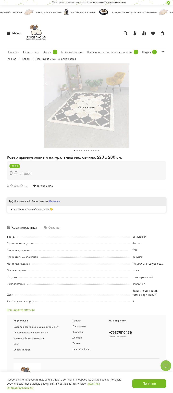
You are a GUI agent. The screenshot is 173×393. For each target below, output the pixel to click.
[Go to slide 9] (93, 150)
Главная (11, 58)
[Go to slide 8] (91, 150)
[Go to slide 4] (81, 150)
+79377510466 (120, 332)
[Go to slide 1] (74, 150)
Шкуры (146, 52)
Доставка (77, 337)
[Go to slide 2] (77, 150)
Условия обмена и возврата (29, 338)
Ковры (47, 52)
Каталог (76, 320)
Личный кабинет (81, 348)
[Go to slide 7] (88, 150)
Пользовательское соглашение (31, 332)
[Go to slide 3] (79, 150)
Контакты (77, 331)
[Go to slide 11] (98, 150)
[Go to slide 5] (84, 150)
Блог (16, 343)
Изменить (54, 201)
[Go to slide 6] (86, 150)
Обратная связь (22, 349)
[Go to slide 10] (95, 150)
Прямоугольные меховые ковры (56, 58)
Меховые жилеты (72, 52)
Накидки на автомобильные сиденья (109, 52)
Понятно (149, 383)
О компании (79, 326)
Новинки (13, 52)
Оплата (76, 343)
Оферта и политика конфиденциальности (36, 326)
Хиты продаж (31, 52)
